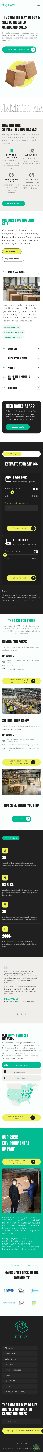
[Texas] (19, 1100)
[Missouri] (22, 1095)
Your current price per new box (16, 503)
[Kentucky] (26, 1095)
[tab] (12, 454)
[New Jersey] (31, 1092)
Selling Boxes (10, 1359)
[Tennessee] (26, 1096)
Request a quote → (17, 427)
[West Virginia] (28, 1094)
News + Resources (13, 1370)
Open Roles (10, 1381)
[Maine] (33, 1089)
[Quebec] (31, 1089)
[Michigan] (25, 1091)
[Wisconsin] (23, 1091)
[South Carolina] (29, 1097)
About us (9, 1348)
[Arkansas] (22, 1097)
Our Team (9, 1364)
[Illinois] (24, 1094)
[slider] (12, 492)
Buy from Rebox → (13, 259)
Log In (7, 1386)
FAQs (7, 1375)
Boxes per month (13, 488)
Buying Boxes (11, 1353)
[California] (8, 1095)
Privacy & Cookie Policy (15, 1392)
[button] (38, 5)
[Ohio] (27, 1093)
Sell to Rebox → (12, 251)
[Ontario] (28, 1091)
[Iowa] (22, 1093)
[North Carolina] (29, 1096)
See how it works (13, 203)
